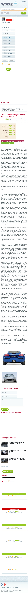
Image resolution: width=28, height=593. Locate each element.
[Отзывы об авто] (2, 13)
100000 (2, 65)
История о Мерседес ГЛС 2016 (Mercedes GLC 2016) (17, 443)
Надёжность (5, 126)
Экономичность (4, 134)
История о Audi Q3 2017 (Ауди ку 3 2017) (17, 451)
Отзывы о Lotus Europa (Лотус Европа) (11, 108)
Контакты (24, 6)
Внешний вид (5, 128)
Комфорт (6, 132)
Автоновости (5, 27)
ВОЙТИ (23, 13)
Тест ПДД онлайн (6, 25)
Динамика (5, 130)
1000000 (9, 65)
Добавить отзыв (7, 471)
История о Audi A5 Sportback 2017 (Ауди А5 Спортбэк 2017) (17, 459)
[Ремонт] (7, 13)
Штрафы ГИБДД (6, 22)
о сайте (24, 1)
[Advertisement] (8, 86)
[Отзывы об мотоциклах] (5, 13)
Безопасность (5, 125)
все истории (4, 466)
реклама (24, 3)
